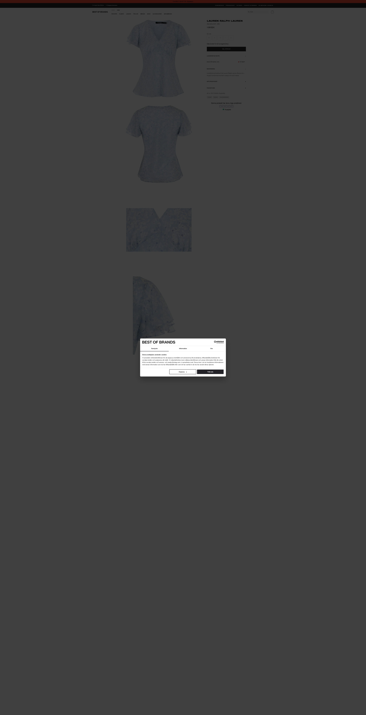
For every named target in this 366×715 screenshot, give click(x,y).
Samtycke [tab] (154, 348)
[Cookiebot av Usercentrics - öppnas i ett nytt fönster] (215, 342)
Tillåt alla (210, 372)
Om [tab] (211, 348)
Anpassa (182, 372)
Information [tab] (183, 348)
